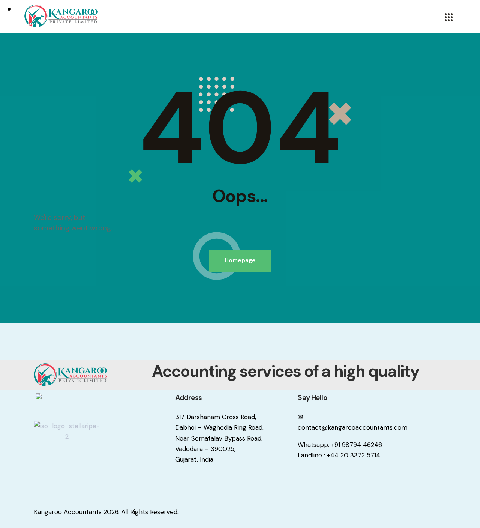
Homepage (240, 260)
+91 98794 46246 (356, 445)
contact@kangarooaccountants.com (352, 427)
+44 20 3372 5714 (353, 455)
